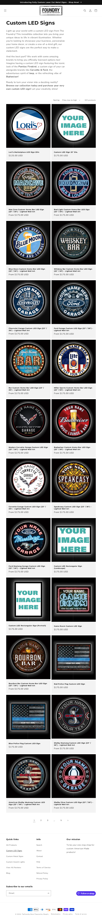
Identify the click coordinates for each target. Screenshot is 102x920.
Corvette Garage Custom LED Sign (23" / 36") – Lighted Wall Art (27, 508)
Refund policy (55, 914)
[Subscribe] (48, 893)
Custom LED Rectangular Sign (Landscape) (68, 567)
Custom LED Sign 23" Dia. (66, 152)
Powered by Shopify (42, 914)
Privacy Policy (42, 879)
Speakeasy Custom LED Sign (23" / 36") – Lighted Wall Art (73, 508)
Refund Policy (42, 873)
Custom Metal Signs (14, 856)
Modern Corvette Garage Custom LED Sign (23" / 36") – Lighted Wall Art (28, 448)
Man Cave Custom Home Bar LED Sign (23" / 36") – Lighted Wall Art (26, 210)
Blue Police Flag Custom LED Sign (24, 743)
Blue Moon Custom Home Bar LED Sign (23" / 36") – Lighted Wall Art (27, 270)
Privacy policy (68, 914)
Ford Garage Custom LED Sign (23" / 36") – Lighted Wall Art (73, 329)
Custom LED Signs (14, 850)
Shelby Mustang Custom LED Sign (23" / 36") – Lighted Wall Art (72, 744)
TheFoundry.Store (28, 914)
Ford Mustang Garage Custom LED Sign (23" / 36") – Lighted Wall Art (27, 567)
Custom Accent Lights (15, 862)
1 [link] (34, 820)
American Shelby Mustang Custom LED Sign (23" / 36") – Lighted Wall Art (27, 803)
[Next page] (68, 820)
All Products (11, 845)
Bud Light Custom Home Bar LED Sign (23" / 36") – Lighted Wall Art (72, 210)
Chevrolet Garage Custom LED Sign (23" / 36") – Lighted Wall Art (28, 329)
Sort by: (56, 100)
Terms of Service (43, 867)
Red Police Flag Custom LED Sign (69, 684)
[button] (5, 10)
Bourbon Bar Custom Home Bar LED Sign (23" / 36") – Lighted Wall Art (28, 684)
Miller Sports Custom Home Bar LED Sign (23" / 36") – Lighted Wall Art (73, 389)
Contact (39, 856)
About (39, 850)
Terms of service (81, 914)
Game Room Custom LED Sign (68, 626)
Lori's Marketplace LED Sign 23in (24, 152)
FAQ (38, 862)
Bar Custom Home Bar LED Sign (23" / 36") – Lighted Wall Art (26, 389)
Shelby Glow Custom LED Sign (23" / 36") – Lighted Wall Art (73, 803)
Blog (8, 873)
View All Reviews (13, 867)
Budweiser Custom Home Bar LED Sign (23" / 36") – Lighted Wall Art (72, 448)
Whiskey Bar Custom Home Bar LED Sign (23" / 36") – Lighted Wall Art (73, 270)
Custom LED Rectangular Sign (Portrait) (27, 626)
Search (39, 845)
